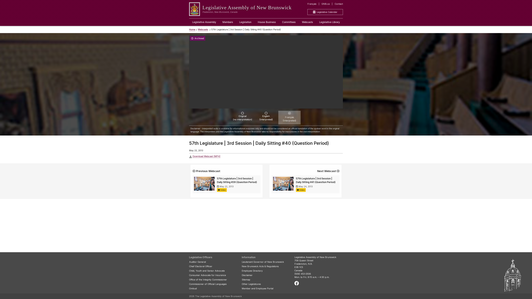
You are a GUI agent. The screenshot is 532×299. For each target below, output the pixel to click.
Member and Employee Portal (257, 288)
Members (227, 22)
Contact (339, 3)
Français (311, 3)
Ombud (193, 288)
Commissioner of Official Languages (208, 284)
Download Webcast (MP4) (206, 156)
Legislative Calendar (327, 12)
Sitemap (246, 279)
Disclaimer (247, 275)
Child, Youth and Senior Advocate (207, 270)
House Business (267, 22)
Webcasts (307, 22)
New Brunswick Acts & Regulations (260, 266)
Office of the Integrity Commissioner (208, 279)
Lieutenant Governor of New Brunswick (263, 262)
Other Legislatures (251, 284)
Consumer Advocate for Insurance (207, 275)
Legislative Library (329, 22)
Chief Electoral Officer (200, 266)
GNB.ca (326, 3)
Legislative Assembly (204, 22)
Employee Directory (252, 270)
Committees (289, 22)
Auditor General (197, 262)
